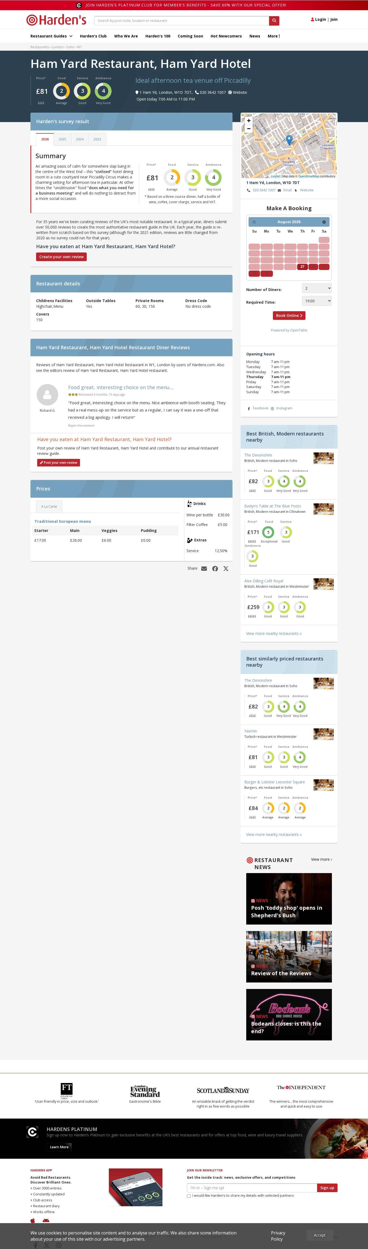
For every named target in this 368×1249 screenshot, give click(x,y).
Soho (70, 47)
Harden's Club (93, 36)
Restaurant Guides (49, 36)
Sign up (327, 1187)
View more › (321, 859)
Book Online (288, 315)
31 (267, 273)
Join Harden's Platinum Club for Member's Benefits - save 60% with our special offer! (186, 5)
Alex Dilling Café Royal (263, 580)
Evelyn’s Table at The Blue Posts (272, 505)
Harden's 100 (157, 36)
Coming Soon (190, 36)
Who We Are (126, 36)
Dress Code (196, 300)
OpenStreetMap (308, 176)
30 (254, 273)
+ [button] (249, 120)
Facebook (260, 408)
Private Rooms (150, 300)
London (58, 47)
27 (302, 267)
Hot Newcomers (226, 36)
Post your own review (60, 462)
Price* (41, 78)
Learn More (59, 1147)
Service (82, 78)
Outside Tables (101, 300)
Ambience (103, 78)
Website (307, 190)
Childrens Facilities (54, 300)
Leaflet (275, 176)
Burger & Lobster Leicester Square (274, 781)
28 (313, 267)
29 (324, 267)
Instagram (284, 408)
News (254, 36)
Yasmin (250, 731)
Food (62, 78)
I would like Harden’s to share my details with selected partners (243, 1195)
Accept (320, 1235)
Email (287, 190)
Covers (42, 314)
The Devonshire (258, 455)
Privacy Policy (278, 1236)
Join (334, 19)
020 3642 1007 (264, 190)
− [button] (249, 128)
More (273, 36)
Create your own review (61, 256)
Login (320, 19)
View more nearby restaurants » (274, 633)
